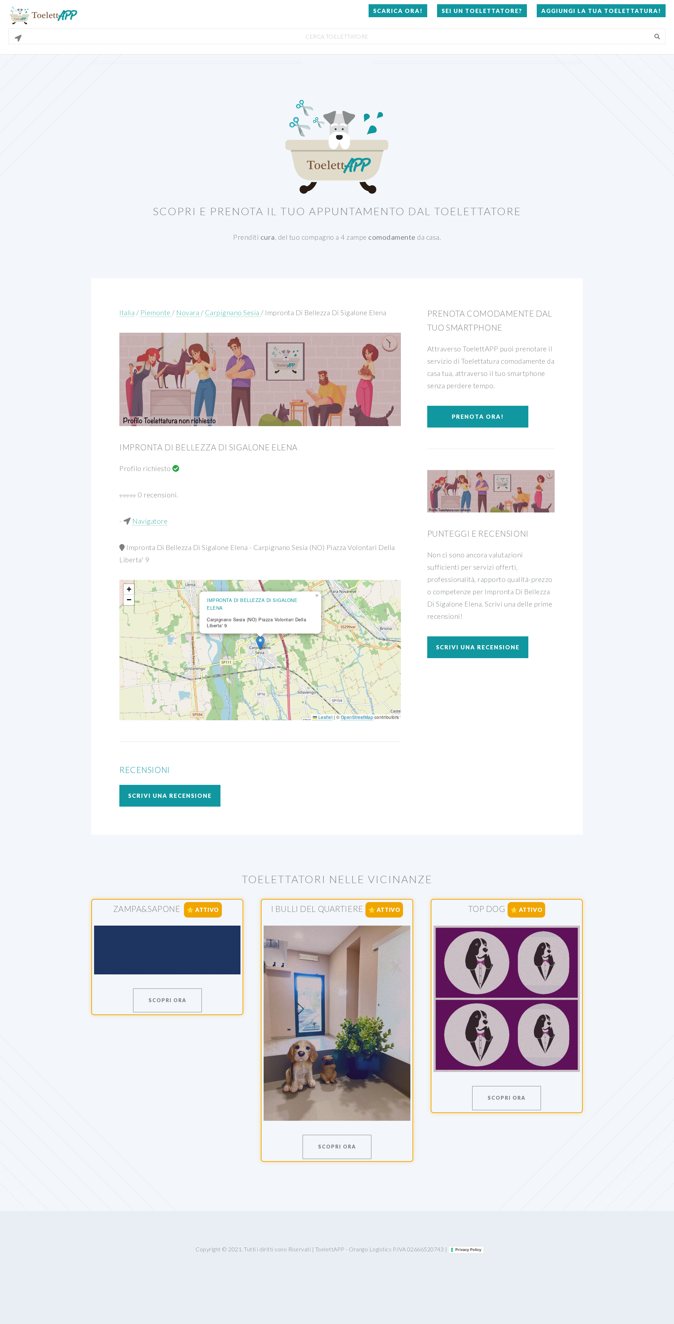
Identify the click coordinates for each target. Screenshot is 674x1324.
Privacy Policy (468, 1249)
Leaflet (324, 717)
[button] (260, 643)
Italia (126, 312)
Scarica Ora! (398, 10)
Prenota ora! (478, 416)
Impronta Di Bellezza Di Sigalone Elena (325, 312)
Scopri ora (167, 1000)
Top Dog (486, 909)
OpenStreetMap (357, 717)
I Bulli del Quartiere (317, 909)
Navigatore (149, 521)
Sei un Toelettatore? (482, 10)
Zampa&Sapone (147, 909)
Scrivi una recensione (170, 795)
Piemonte (156, 312)
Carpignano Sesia (233, 312)
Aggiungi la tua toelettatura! (601, 10)
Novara (188, 312)
